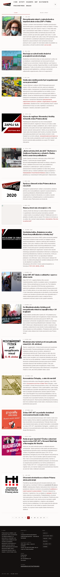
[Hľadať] (55, 4)
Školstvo (45, 541)
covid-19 (45, 533)
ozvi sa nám (47, 45)
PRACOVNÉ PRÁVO (19, 6)
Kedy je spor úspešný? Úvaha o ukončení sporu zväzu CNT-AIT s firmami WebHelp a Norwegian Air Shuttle (40, 441)
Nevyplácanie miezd (47, 535)
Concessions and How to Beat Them (37, 383)
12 (40, 517)
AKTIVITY (22, 2)
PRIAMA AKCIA (14, 573)
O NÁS (15, 2)
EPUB (42, 266)
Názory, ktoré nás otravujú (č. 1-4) (37, 208)
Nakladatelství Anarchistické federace (34, 173)
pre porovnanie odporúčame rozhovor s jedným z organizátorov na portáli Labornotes (39, 101)
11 (37, 517)
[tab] (16, 12)
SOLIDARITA (29, 2)
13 (44, 517)
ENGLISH (28, 6)
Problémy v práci (47, 538)
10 (34, 517)
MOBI (37, 266)
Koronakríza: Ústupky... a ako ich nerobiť (39, 378)
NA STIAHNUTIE (43, 2)
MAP (36, 2)
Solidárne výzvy (47, 544)
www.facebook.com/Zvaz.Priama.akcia (30, 566)
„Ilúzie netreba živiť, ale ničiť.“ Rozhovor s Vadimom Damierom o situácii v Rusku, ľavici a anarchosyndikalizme (39, 153)
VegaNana (45, 546)
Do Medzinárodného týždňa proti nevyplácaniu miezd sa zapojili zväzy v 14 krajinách (40, 309)
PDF (30, 266)
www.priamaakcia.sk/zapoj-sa (49, 136)
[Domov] (7, 4)
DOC (33, 266)
